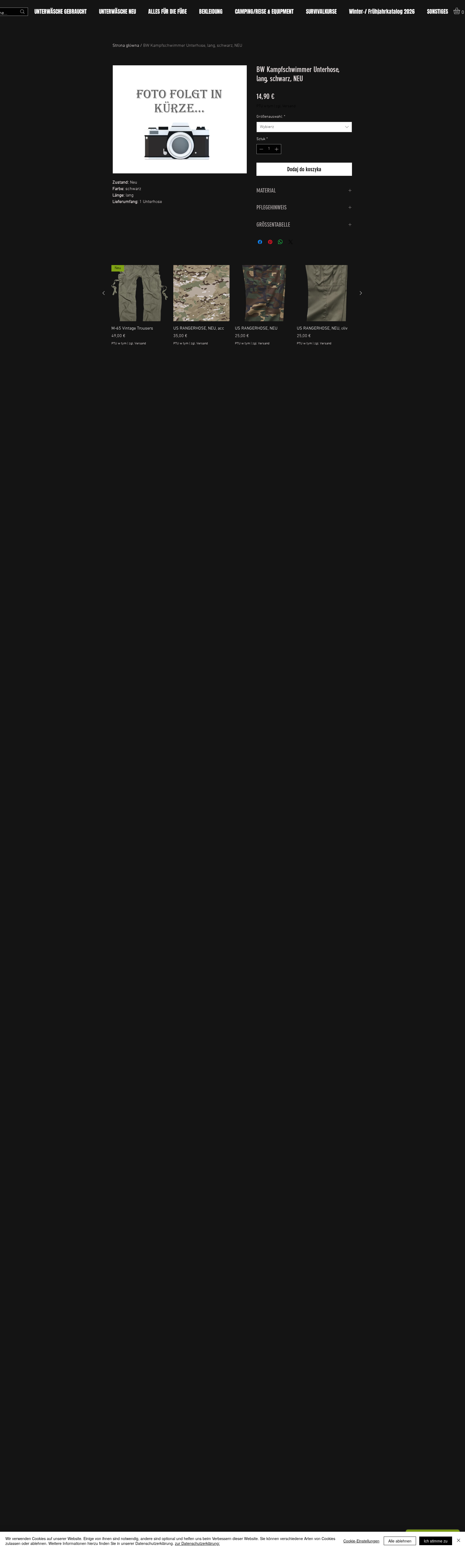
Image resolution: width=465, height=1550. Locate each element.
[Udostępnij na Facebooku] (260, 242)
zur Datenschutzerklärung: (197, 1543)
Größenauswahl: (270, 117)
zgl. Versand (285, 106)
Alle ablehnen (399, 1541)
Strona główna (125, 45)
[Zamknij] (458, 1541)
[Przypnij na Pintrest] (270, 242)
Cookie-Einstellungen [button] (361, 1541)
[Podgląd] (201, 293)
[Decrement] (260, 149)
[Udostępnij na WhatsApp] (280, 242)
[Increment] (277, 149)
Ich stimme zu (436, 1541)
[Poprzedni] (103, 293)
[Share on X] (290, 242)
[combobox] (304, 127)
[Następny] (361, 293)
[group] (232, 308)
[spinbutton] (269, 149)
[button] (167, 11)
